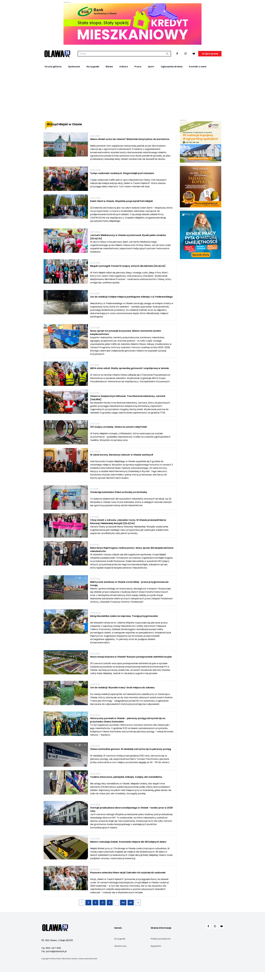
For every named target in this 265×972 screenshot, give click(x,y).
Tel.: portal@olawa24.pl (54, 951)
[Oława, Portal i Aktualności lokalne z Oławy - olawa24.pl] (57, 53)
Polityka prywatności (161, 938)
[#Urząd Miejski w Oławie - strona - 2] (138, 902)
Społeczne (74, 66)
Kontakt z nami (197, 66)
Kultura (124, 66)
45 (130, 902)
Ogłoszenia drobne (171, 66)
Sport (151, 66)
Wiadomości (120, 946)
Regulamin (156, 946)
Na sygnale (93, 66)
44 (123, 902)
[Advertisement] (132, 95)
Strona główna (53, 66)
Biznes (109, 66)
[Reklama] (132, 24)
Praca (137, 66)
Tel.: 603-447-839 (51, 948)
